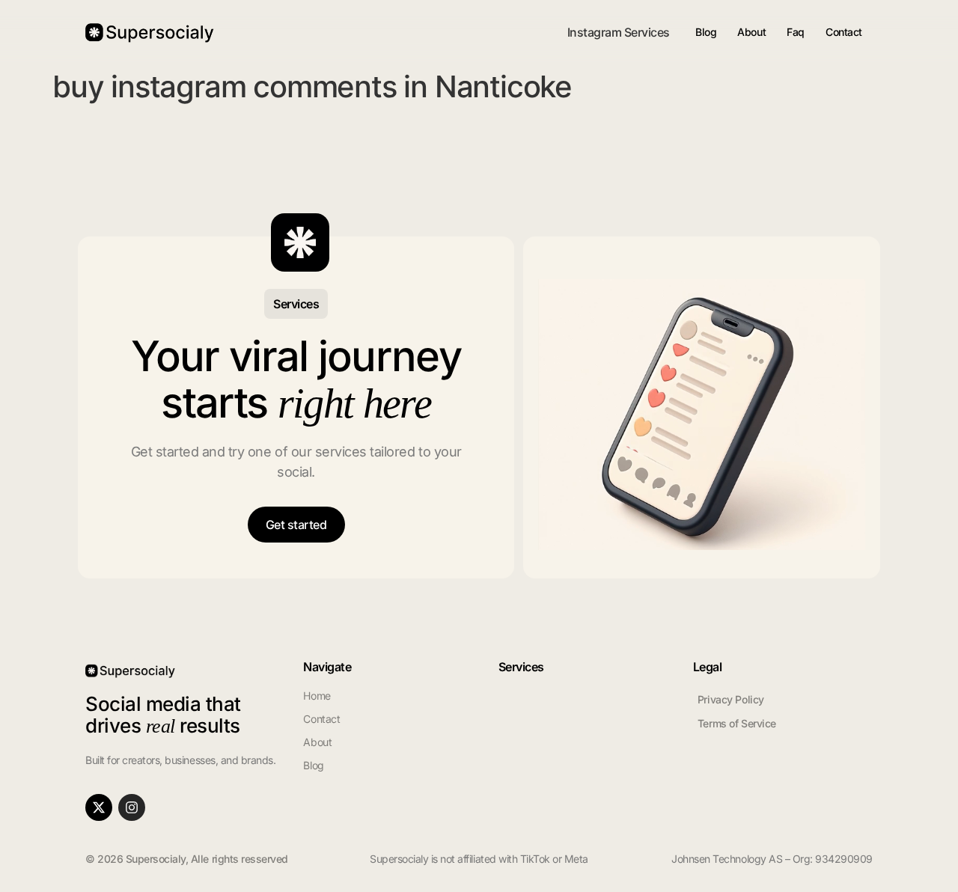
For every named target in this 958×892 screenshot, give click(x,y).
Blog (705, 31)
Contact (844, 31)
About (751, 31)
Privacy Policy (731, 699)
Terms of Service (737, 723)
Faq (796, 31)
